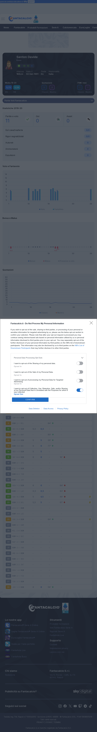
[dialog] (48, 366)
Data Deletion (34, 409)
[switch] (80, 363)
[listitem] (48, 357)
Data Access (48, 409)
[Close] (92, 323)
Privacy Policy (62, 409)
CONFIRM (30, 400)
